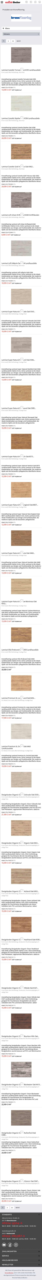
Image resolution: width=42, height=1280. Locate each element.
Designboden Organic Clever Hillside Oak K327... (20, 990)
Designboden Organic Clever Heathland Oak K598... (21, 942)
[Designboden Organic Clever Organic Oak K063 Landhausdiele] (21, 828)
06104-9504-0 (12, 1223)
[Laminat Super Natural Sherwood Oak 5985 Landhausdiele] (21, 393)
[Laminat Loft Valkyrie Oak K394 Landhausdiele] (21, 248)
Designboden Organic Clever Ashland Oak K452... (20, 893)
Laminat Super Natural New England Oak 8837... (20, 506)
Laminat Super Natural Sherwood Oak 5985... (19, 409)
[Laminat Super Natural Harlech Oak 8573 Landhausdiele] (21, 441)
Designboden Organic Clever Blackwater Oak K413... (21, 1087)
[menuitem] (26, 2)
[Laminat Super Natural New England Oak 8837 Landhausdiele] (21, 490)
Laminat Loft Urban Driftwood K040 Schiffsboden (20, 216)
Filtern (7, 28)
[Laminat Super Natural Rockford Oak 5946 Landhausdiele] (21, 345)
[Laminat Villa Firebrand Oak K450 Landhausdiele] (21, 634)
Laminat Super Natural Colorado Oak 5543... (18, 313)
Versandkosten (9, 1273)
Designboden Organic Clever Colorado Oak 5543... (21, 797)
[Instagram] (16, 1245)
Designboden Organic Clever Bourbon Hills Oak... (20, 1038)
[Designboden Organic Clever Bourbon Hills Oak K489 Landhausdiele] (21, 1021)
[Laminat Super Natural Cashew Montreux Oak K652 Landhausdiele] (21, 586)
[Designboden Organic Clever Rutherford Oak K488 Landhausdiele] (21, 1118)
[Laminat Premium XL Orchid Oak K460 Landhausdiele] (21, 731)
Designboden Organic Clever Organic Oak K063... (20, 845)
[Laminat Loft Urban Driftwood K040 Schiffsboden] (21, 200)
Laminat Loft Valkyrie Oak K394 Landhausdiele (19, 264)
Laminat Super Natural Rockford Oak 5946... (18, 361)
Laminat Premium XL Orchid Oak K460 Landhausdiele (17, 748)
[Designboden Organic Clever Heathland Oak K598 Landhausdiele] (21, 924)
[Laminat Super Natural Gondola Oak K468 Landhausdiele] (21, 538)
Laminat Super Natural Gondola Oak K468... (18, 554)
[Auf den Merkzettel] (22, 69)
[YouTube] (4, 1245)
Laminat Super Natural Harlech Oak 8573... (18, 458)
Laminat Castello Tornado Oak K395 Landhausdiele (21, 71)
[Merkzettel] (31, 2)
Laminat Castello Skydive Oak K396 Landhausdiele (21, 119)
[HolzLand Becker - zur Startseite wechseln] (12, 2)
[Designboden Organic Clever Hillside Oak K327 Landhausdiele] (21, 973)
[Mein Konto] (35, 2)
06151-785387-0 (13, 1236)
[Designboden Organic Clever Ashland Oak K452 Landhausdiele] (21, 876)
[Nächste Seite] (8, 41)
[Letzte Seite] (13, 41)
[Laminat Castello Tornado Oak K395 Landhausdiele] (21, 55)
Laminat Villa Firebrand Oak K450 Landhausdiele (20, 651)
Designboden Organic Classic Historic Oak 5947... (20, 1183)
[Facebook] (10, 1245)
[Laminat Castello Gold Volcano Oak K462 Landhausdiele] (21, 151)
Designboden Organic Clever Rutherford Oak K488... (20, 1136)
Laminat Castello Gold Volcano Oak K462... (18, 168)
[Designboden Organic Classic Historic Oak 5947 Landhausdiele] (21, 1166)
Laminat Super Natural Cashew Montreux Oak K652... (19, 603)
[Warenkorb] (40, 2)
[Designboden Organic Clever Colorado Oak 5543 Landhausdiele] (21, 779)
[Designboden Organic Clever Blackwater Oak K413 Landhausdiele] (21, 1069)
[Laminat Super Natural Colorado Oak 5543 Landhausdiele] (21, 296)
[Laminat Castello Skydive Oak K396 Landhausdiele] (21, 103)
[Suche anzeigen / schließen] (26, 2)
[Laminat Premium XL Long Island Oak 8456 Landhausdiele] (21, 683)
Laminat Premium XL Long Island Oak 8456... (18, 699)
